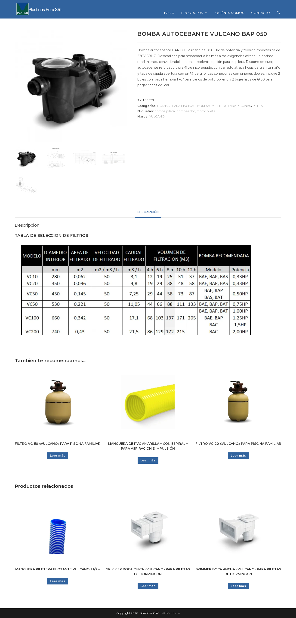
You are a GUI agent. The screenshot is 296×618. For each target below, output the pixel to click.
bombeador (185, 111)
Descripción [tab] (148, 212)
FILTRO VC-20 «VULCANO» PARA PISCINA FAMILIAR (238, 444)
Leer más (57, 455)
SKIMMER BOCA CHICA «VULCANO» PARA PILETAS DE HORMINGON (148, 571)
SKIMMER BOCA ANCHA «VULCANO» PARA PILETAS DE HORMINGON (238, 571)
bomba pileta (164, 111)
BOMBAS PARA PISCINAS (176, 106)
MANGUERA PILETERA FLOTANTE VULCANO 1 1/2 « (57, 569)
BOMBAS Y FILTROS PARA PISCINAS (224, 106)
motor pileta (206, 111)
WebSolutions (171, 613)
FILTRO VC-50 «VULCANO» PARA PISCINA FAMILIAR (57, 444)
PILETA (258, 106)
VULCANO (157, 116)
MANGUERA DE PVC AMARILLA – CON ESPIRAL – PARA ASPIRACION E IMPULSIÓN (148, 446)
